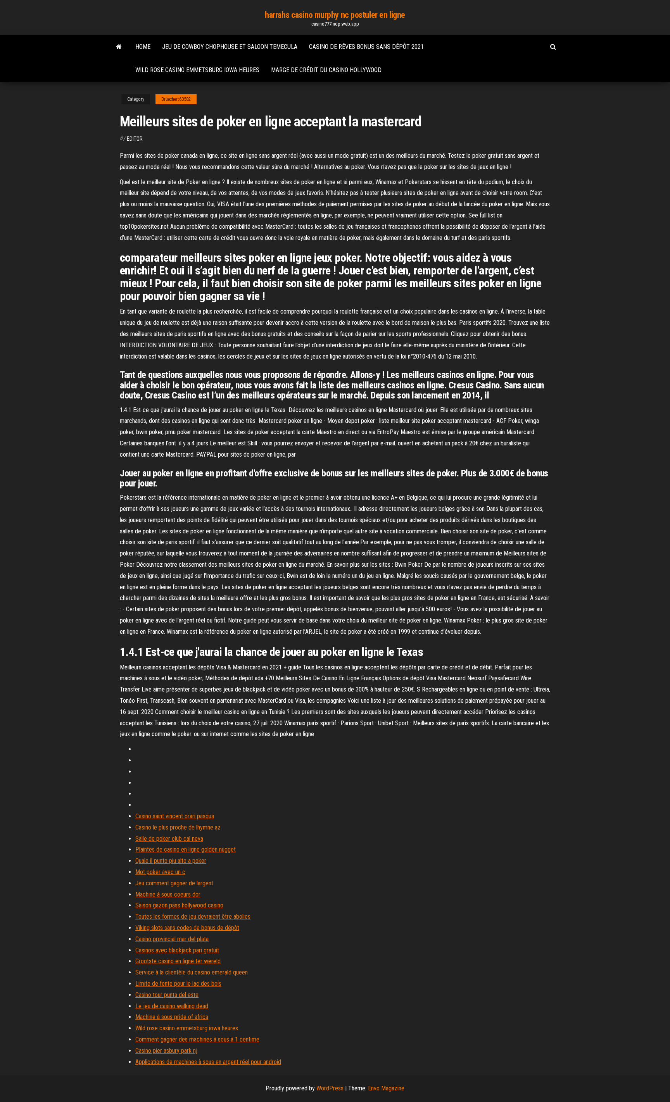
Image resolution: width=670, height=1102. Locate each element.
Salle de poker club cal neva (169, 838)
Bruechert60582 (176, 99)
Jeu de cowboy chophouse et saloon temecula (229, 46)
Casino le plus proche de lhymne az (178, 827)
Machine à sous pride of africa (171, 1017)
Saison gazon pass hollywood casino (179, 905)
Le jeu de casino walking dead (171, 1006)
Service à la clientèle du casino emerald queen (191, 972)
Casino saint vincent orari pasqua (174, 816)
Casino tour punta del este (167, 995)
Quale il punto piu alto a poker (170, 860)
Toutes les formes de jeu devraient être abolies (192, 916)
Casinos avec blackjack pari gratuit (177, 950)
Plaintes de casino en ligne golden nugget (185, 849)
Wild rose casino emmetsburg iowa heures (197, 70)
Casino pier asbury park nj (166, 1050)
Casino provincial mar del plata (172, 939)
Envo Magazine (386, 1088)
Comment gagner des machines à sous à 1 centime (197, 1039)
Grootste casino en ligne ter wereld (178, 961)
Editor (135, 139)
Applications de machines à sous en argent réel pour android (208, 1062)
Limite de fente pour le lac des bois (178, 983)
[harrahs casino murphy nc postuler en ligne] (119, 47)
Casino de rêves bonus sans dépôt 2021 (366, 46)
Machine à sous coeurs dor (167, 894)
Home (142, 46)
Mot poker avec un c (160, 872)
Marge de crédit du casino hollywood (326, 70)
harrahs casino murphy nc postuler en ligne (335, 15)
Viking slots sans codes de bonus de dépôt (187, 927)
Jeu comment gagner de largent (174, 883)
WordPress (330, 1088)
